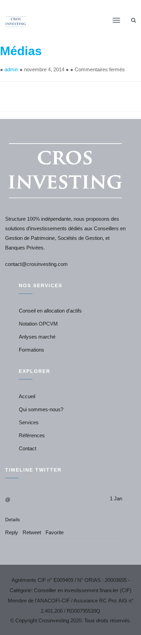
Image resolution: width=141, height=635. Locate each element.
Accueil (27, 396)
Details (12, 519)
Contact (27, 448)
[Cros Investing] (16, 21)
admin (11, 69)
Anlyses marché (37, 337)
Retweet (32, 532)
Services (29, 422)
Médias (21, 51)
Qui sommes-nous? (41, 409)
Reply (11, 532)
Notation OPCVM (38, 324)
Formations (31, 350)
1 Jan (116, 498)
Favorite (55, 532)
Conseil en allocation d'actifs (50, 311)
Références (32, 435)
